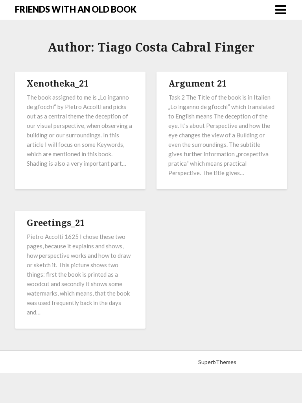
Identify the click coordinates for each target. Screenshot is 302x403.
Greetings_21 (56, 222)
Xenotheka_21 (57, 83)
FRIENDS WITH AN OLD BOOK (75, 9)
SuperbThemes (217, 362)
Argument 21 (197, 83)
